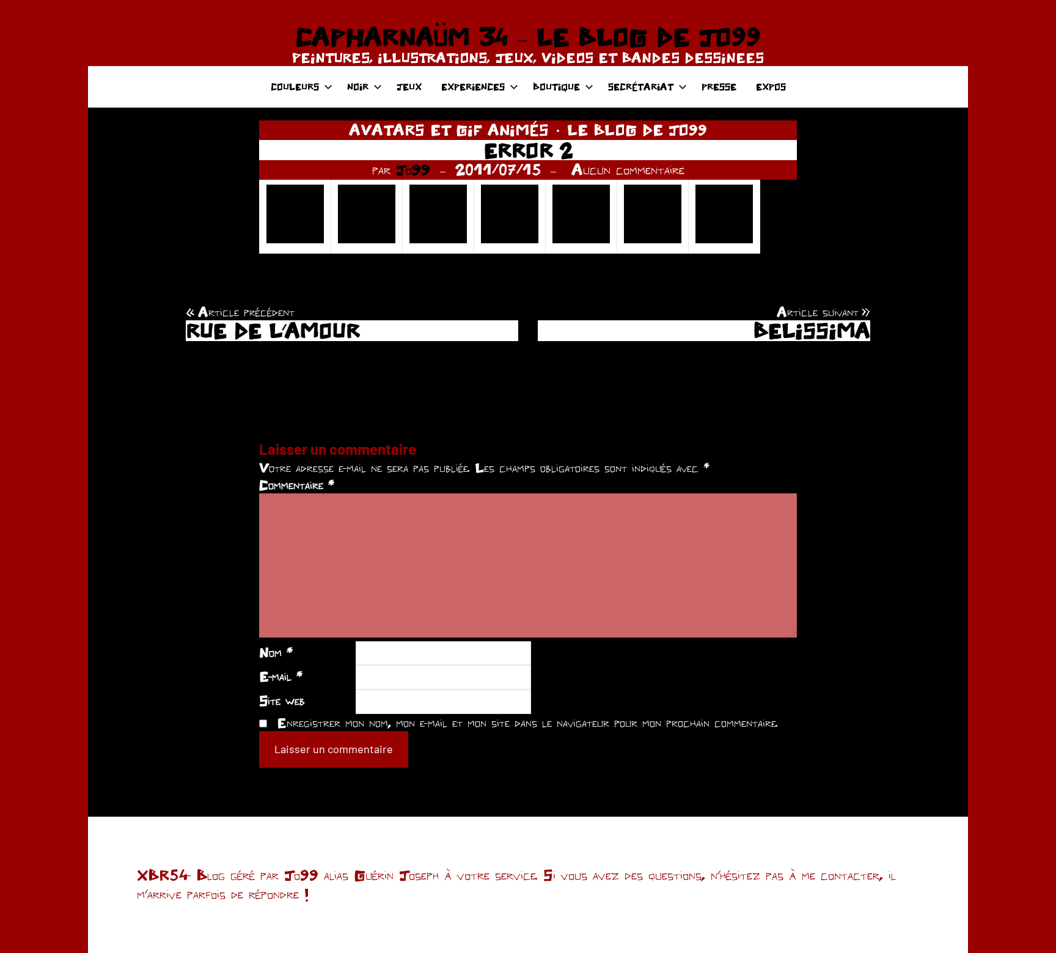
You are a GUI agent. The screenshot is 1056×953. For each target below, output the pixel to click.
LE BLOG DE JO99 (637, 129)
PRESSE (719, 86)
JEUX (409, 86)
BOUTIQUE (556, 86)
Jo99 (413, 169)
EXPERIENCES (473, 86)
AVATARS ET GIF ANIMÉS (449, 129)
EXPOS (771, 86)
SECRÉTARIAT (640, 86)
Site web (282, 700)
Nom (276, 652)
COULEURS (295, 86)
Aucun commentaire (627, 169)
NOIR (358, 86)
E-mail (280, 676)
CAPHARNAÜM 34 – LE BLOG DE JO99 (528, 37)
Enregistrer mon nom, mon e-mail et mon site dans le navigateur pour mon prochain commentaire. (527, 722)
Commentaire (296, 484)
